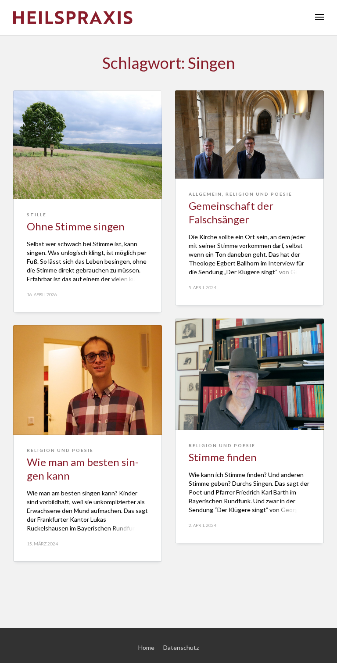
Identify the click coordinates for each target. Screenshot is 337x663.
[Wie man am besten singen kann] (87, 380)
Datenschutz (181, 647)
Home (146, 647)
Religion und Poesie (259, 194)
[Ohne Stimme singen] (87, 144)
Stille (37, 214)
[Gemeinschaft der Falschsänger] (249, 134)
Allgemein (205, 194)
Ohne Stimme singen (76, 226)
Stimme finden (223, 457)
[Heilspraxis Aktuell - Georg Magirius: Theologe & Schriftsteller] (168, 18)
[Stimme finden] (249, 374)
